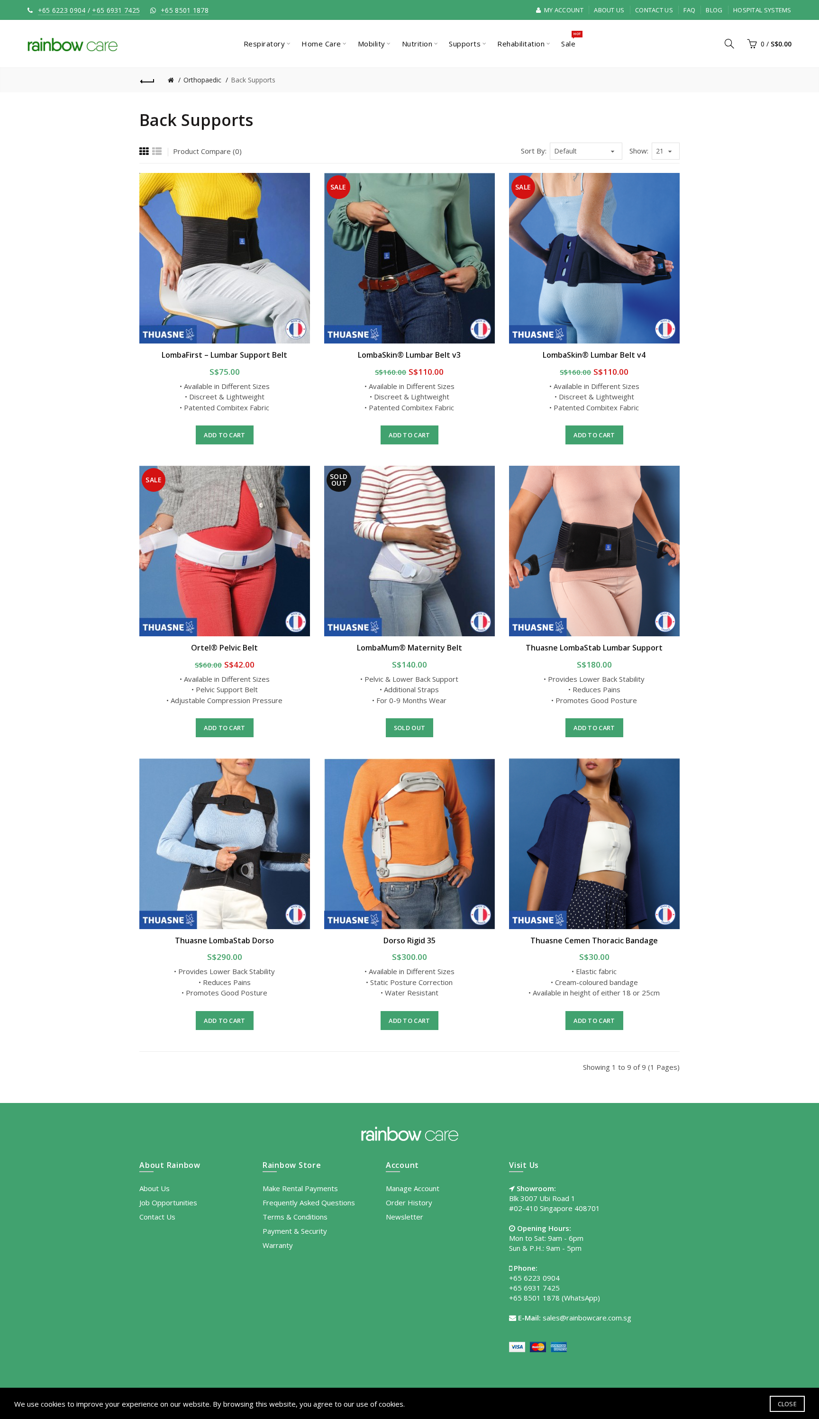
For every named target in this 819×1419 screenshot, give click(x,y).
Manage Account (412, 1188)
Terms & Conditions (295, 1216)
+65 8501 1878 (185, 10)
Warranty (278, 1245)
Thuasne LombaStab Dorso (224, 940)
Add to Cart (224, 435)
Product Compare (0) (207, 151)
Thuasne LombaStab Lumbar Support (594, 647)
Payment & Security (295, 1231)
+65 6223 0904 (62, 10)
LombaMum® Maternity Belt (409, 647)
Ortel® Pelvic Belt (224, 647)
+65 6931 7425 (116, 10)
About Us (609, 10)
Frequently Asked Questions (309, 1202)
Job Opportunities (168, 1202)
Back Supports (253, 79)
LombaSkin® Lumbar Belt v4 (594, 355)
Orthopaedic (202, 79)
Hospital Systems (762, 10)
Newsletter (404, 1216)
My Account (563, 10)
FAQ (689, 10)
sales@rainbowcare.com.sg (587, 1317)
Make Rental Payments (300, 1188)
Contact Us (654, 10)
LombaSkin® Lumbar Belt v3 (409, 355)
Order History (409, 1202)
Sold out (409, 727)
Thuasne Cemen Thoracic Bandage (594, 940)
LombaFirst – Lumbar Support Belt (224, 355)
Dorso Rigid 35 (409, 940)
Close (787, 1404)
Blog (714, 10)
